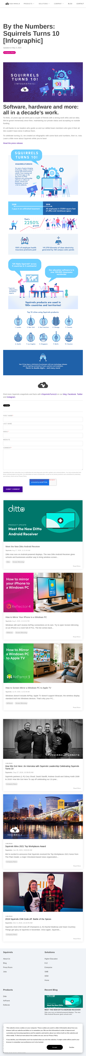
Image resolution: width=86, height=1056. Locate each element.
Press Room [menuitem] (7, 967)
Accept (54, 1047)
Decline (71, 1047)
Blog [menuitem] (5, 963)
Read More (76, 566)
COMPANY (58, 4)
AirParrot (9, 703)
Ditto (8, 562)
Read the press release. (13, 143)
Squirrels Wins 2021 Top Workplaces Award (25, 846)
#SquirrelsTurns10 (49, 394)
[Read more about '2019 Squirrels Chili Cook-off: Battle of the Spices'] (43, 892)
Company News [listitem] (11, 784)
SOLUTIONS (43, 4)
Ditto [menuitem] (5, 996)
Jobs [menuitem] (5, 972)
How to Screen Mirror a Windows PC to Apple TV (28, 688)
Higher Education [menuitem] (51, 959)
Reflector (10, 632)
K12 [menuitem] (46, 963)
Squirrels (8, 550)
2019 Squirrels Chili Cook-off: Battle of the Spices (28, 919)
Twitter (80, 394)
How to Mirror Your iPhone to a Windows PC (26, 617)
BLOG (70, 4)
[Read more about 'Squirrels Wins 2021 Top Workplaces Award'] (43, 816)
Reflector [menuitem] (6, 1005)
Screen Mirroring (18, 562)
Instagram (11, 397)
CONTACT (80, 4)
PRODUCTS (28, 4)
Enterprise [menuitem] (48, 967)
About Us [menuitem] (6, 959)
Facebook (72, 394)
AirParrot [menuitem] (6, 1001)
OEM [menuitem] (46, 976)
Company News (9, 52)
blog (65, 394)
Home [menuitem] (47, 980)
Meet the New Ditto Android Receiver (23, 546)
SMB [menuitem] (46, 972)
